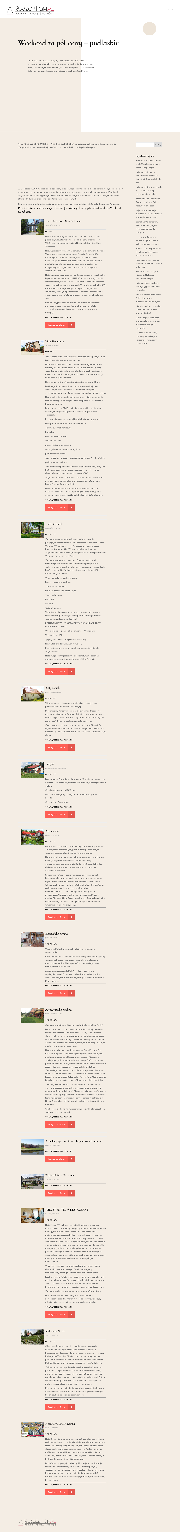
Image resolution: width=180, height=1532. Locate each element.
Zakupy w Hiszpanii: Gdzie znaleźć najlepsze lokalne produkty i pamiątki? (148, 164)
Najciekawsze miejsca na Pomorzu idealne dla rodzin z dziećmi (149, 263)
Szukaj (158, 145)
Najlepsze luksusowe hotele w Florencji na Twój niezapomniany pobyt (149, 190)
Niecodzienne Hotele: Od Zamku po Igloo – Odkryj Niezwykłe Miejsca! (148, 202)
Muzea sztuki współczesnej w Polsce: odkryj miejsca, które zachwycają (148, 252)
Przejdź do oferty (56, 325)
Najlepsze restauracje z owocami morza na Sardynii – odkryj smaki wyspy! (149, 214)
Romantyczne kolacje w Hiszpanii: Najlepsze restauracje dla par (147, 275)
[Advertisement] (90, 95)
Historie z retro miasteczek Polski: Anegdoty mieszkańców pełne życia (148, 298)
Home (170, 10)
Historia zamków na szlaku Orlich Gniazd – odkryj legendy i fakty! (148, 309)
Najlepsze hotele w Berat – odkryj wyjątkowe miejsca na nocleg (148, 286)
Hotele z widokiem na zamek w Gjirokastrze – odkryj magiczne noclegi (147, 240)
